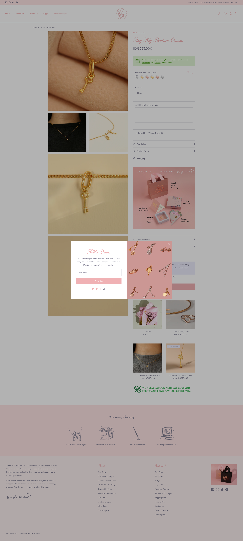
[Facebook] (93, 289)
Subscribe (99, 281)
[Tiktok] (101, 289)
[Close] (169, 244)
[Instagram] (97, 289)
